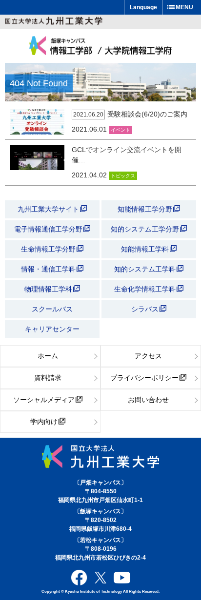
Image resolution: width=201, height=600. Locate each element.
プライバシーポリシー (144, 378)
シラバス (145, 309)
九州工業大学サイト (48, 209)
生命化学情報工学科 (146, 289)
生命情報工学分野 (48, 249)
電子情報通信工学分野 (48, 229)
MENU (184, 7)
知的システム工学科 (146, 269)
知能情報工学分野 (146, 209)
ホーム (48, 356)
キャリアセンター (52, 329)
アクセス (148, 356)
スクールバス (52, 309)
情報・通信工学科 (49, 269)
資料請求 (47, 378)
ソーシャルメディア (44, 400)
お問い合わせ (148, 400)
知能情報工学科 (146, 249)
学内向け (44, 422)
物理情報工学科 (49, 289)
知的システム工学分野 (146, 229)
